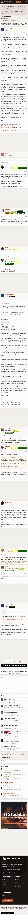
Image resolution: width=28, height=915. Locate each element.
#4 (26, 216)
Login (3, 895)
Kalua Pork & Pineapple (9, 793)
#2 (26, 158)
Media (16, 882)
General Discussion (18, 700)
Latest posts (4, 766)
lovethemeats (7, 713)
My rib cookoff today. (9, 740)
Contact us (4, 884)
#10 (26, 507)
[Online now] (3, 551)
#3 (26, 171)
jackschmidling (5, 20)
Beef (8, 735)
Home (3, 879)
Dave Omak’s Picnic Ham (10, 725)
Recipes (17, 879)
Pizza (4, 796)
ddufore (6, 726)
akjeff (5, 735)
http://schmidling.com (6, 127)
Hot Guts (10, 782)
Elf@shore (6, 748)
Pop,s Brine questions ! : (10, 746)
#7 (26, 299)
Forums (4, 882)
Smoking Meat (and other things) (19, 885)
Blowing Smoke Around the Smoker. (11, 791)
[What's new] (23, 2)
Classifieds (17, 889)
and (7, 478)
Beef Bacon (6, 769)
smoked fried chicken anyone (10, 788)
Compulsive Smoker (8, 700)
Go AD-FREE (8, 900)
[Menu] (2, 2)
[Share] (25, 34)
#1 (26, 34)
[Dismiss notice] (25, 6)
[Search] (26, 2)
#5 (26, 252)
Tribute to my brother (9, 718)
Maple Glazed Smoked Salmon (12, 712)
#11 (26, 554)
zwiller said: (4, 613)
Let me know (5, 11)
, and (11, 130)
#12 (26, 573)
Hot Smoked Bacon (7, 772)
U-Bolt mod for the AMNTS (8, 457)
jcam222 (6, 720)
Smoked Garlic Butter (9, 699)
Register (4, 898)
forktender (6, 741)
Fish (12, 713)
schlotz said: (4, 303)
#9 (26, 451)
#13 (26, 610)
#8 (26, 435)
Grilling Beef (6, 779)
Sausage (5, 785)
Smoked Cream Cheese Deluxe (12, 705)
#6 (26, 266)
